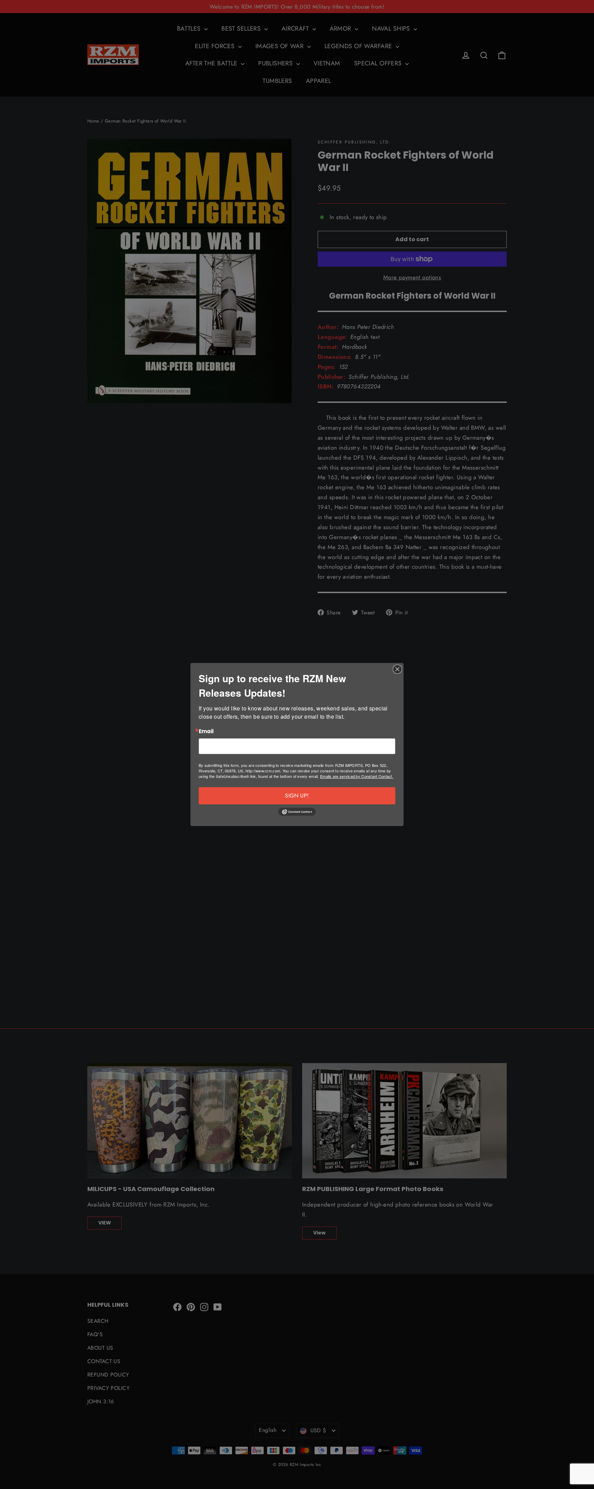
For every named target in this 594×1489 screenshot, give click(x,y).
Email (206, 731)
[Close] (397, 669)
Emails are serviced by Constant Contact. (356, 776)
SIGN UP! (297, 796)
